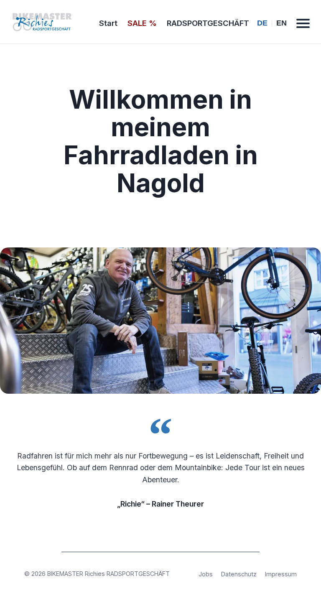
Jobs (206, 574)
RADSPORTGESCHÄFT (208, 23)
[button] (303, 23)
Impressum (281, 574)
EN (281, 23)
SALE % (142, 23)
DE (262, 23)
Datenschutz (239, 574)
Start (108, 23)
